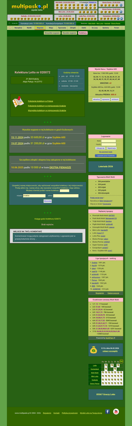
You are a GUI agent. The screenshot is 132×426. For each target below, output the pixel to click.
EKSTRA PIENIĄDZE (60, 167)
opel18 (94, 271)
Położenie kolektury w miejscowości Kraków (47, 106)
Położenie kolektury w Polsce (40, 101)
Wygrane (40, 28)
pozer (103, 236)
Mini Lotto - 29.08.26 (66, 12)
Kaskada (107, 23)
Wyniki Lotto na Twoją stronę (91, 413)
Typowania (62, 28)
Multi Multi (91, 23)
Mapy (51, 28)
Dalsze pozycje (113, 293)
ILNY (106, 245)
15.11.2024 (17, 137)
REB (93, 286)
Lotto (95, 365)
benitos (109, 221)
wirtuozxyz (96, 277)
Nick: (99, 141)
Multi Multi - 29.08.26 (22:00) (65, 2)
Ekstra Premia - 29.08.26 (111, 9)
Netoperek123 (111, 218)
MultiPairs (109, 338)
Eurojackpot (95, 369)
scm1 (110, 251)
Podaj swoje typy (96, 198)
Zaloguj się (100, 148)
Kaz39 (94, 266)
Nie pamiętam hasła (105, 152)
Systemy (106, 28)
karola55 (104, 230)
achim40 (109, 224)
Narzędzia (18, 28)
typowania (105, 99)
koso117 (100, 233)
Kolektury (83, 33)
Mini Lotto (100, 23)
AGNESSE (96, 289)
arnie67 (105, 248)
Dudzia (94, 263)
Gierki (84, 28)
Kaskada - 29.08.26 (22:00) (31, 16)
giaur (94, 268)
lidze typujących (106, 201)
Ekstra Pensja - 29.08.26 (111, 2)
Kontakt (57, 413)
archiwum (115, 99)
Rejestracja (112, 148)
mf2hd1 (107, 242)
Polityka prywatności (70, 413)
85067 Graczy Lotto (105, 394)
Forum (116, 28)
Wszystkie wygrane (52, 33)
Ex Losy (95, 28)
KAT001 (112, 215)
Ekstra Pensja (115, 23)
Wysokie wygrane (69, 33)
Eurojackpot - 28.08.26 (111, 16)
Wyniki (29, 28)
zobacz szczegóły (110, 351)
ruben (106, 239)
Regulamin (100, 293)
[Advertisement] (66, 51)
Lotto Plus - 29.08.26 (87, 16)
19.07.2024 (17, 143)
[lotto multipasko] (32, 7)
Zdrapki (73, 28)
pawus (111, 227)
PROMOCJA (92, 2)
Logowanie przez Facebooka (106, 155)
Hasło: (98, 144)
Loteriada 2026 (105, 166)
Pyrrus (94, 280)
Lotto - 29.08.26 (65, 16)
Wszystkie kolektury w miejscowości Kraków (47, 110)
